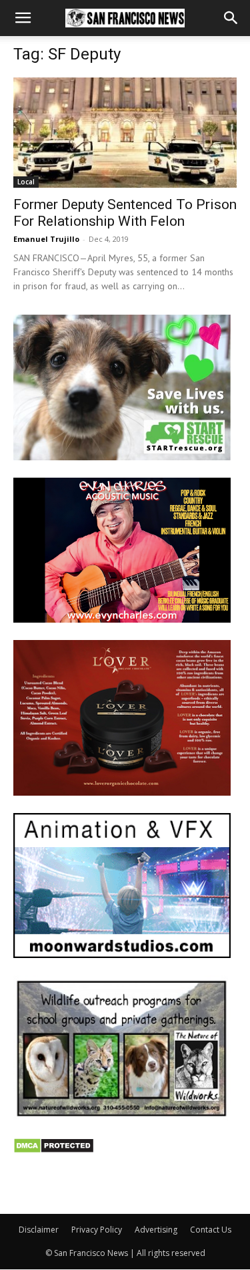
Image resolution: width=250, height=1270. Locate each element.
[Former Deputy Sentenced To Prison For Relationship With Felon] (125, 132)
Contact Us (210, 1229)
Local (26, 181)
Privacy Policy (96, 1229)
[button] (22, 18)
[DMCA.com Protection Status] (53, 1150)
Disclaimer (39, 1229)
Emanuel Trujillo (46, 239)
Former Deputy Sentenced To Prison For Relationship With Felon (125, 212)
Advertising (156, 1229)
